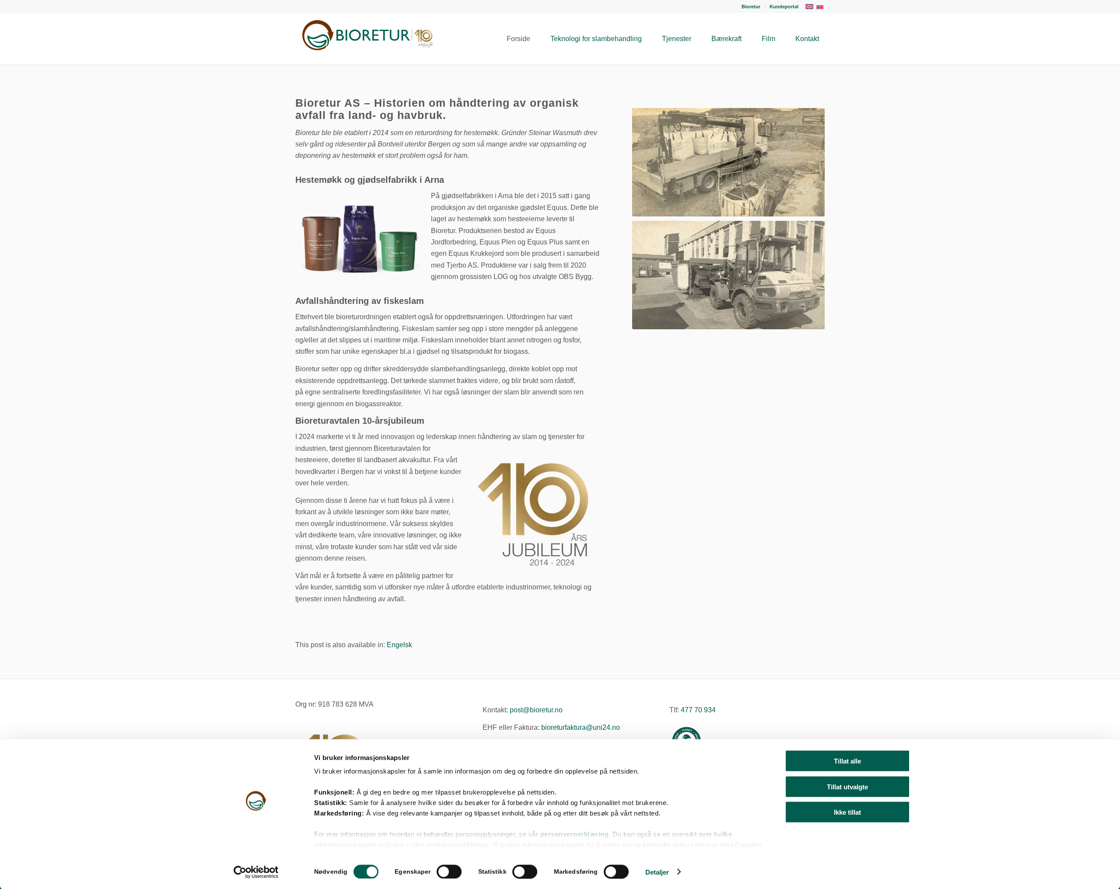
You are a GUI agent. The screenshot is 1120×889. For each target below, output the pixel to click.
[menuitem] (751, 6)
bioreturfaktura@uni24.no (580, 727)
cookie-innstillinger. (459, 844)
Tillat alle (847, 761)
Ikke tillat (847, 812)
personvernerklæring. (575, 834)
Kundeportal (784, 6)
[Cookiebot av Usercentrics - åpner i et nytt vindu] (256, 872)
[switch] (449, 872)
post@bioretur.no (536, 710)
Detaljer (657, 871)
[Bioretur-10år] (365, 39)
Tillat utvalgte (847, 786)
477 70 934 (698, 710)
